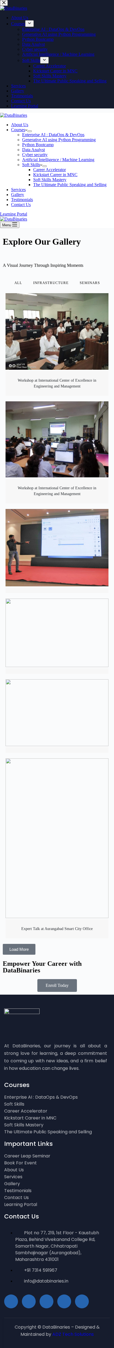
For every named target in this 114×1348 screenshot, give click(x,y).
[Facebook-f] (29, 1301)
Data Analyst (33, 149)
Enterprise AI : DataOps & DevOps (53, 134)
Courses (18, 129)
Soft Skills (31, 164)
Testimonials (22, 199)
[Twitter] (82, 1301)
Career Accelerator (49, 169)
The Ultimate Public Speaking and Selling (70, 184)
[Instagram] (11, 1301)
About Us (19, 124)
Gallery (17, 194)
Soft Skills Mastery (49, 179)
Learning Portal (13, 214)
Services (18, 189)
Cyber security (35, 154)
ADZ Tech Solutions (73, 1334)
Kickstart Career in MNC (55, 174)
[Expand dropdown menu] (29, 131)
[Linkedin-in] (64, 1301)
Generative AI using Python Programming (59, 139)
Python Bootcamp (38, 144)
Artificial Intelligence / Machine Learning (58, 159)
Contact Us (21, 204)
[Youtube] (46, 1301)
